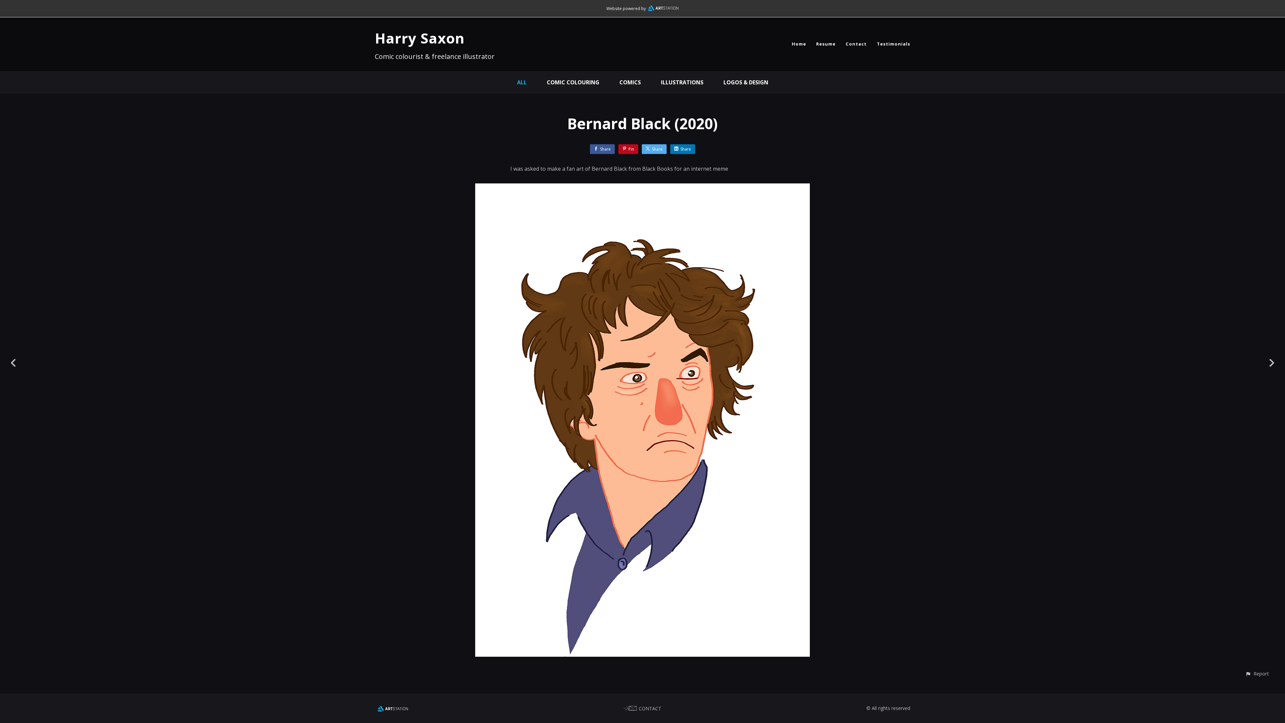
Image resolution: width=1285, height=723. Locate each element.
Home (799, 44)
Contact (856, 44)
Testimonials (893, 44)
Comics (630, 82)
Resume (826, 44)
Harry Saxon (420, 38)
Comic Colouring (573, 82)
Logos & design (745, 82)
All (522, 82)
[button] (1257, 673)
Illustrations (682, 82)
